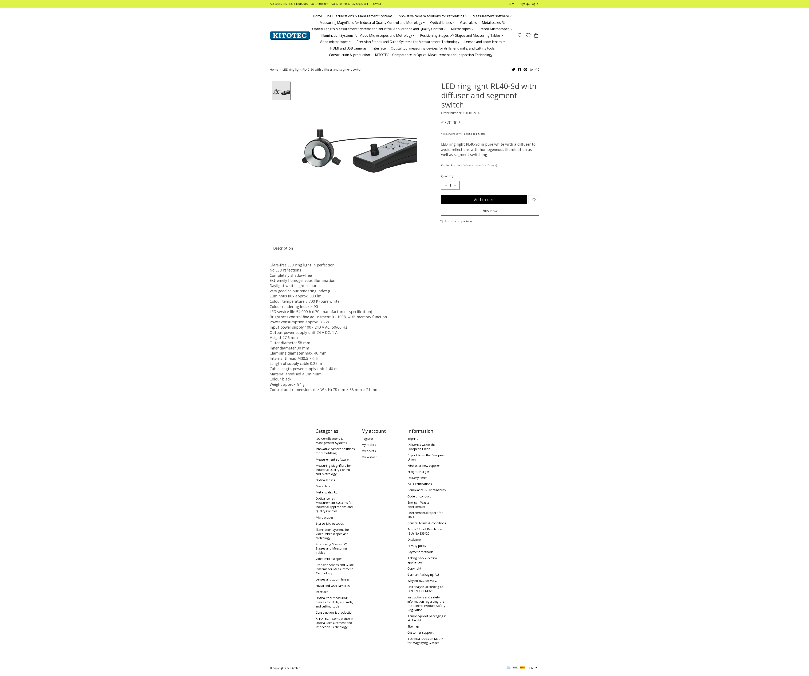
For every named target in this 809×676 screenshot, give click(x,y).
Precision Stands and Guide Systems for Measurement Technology (407, 42)
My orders (369, 444)
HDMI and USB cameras (348, 48)
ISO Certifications (419, 484)
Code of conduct (419, 496)
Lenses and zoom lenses (333, 579)
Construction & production (349, 55)
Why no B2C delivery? (422, 580)
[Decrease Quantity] (446, 185)
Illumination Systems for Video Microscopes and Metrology (332, 533)
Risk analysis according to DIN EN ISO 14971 (425, 589)
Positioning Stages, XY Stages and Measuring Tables (331, 548)
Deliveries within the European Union (421, 446)
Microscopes (325, 517)
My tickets (369, 451)
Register (367, 438)
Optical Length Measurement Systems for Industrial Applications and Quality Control (334, 504)
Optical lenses (325, 480)
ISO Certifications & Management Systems (359, 16)
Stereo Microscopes (330, 523)
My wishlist (369, 457)
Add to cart (484, 199)
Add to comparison (458, 221)
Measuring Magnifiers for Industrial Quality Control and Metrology (333, 469)
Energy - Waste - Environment (419, 504)
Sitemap (413, 626)
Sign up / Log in (529, 4)
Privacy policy (416, 545)
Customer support (420, 632)
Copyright (414, 568)
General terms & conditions (426, 523)
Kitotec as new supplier (423, 465)
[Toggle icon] (520, 35)
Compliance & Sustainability (426, 490)
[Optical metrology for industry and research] (290, 35)
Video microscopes (329, 558)
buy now (490, 210)
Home (317, 16)
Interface (379, 48)
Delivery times (417, 478)
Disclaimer (414, 539)
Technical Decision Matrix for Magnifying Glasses (425, 640)
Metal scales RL (493, 22)
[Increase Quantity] (455, 185)
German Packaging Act (423, 574)
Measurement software (332, 459)
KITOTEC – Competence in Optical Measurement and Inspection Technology (334, 622)
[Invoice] (508, 668)
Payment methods (420, 552)
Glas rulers (468, 22)
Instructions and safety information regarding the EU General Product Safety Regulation (426, 603)
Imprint (412, 438)
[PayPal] (522, 668)
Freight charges (418, 471)
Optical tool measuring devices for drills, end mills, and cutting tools (443, 48)
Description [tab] (283, 248)
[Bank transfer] (515, 668)
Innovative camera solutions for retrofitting (335, 451)
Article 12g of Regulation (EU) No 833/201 (424, 531)
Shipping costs (477, 133)
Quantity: (447, 176)
